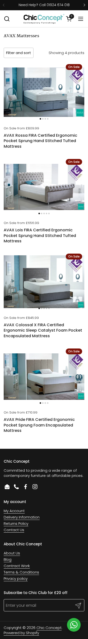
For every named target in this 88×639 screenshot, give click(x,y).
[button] (7, 19)
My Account (14, 510)
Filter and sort (18, 52)
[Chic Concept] (43, 19)
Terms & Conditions (21, 572)
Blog (7, 559)
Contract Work (17, 565)
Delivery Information (22, 517)
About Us (12, 553)
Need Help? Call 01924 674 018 (44, 5)
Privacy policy (16, 578)
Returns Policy (16, 523)
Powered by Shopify (21, 632)
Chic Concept (49, 627)
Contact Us (14, 529)
